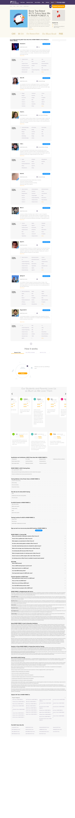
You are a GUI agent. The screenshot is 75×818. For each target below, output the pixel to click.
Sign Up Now (38, 530)
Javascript (43, 61)
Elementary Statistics (45, 189)
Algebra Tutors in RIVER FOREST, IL (45, 712)
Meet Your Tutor (43, 352)
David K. (22, 173)
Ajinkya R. (22, 275)
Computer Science (25, 59)
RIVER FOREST (26, 6)
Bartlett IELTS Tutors (42, 733)
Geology (33, 97)
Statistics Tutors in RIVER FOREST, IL (18, 715)
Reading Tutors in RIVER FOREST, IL (45, 710)
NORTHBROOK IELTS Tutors (30, 731)
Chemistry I (33, 191)
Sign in (52, 2)
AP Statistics (34, 229)
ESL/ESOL (43, 161)
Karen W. (22, 77)
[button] (58, 17)
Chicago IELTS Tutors (15, 727)
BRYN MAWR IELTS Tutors (16, 729)
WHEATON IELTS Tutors (29, 727)
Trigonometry (34, 265)
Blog (43, 2)
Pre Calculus (24, 97)
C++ (22, 61)
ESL (42, 95)
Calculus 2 (23, 101)
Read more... (31, 29)
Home (11, 6)
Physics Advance (44, 199)
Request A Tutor (17, 352)
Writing (43, 129)
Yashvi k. (22, 111)
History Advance (44, 193)
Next (65, 394)
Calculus (33, 231)
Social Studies (44, 127)
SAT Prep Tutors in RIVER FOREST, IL (18, 717)
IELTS (18, 6)
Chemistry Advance (35, 189)
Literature (23, 161)
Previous (12, 394)
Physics (43, 231)
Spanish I (33, 163)
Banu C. (22, 207)
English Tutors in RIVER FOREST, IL (31, 714)
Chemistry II (33, 93)
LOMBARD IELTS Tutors (43, 729)
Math (32, 59)
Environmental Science (35, 259)
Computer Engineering (35, 197)
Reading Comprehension (26, 67)
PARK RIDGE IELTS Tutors (16, 733)
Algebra (43, 99)
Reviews (47, 2)
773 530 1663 (61, 2)
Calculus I (23, 99)
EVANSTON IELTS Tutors (29, 729)
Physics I (33, 101)
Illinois (21, 6)
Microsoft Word (44, 65)
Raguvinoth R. (23, 309)
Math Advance (44, 197)
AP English (33, 159)
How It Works (37, 2)
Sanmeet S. (22, 43)
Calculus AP (34, 233)
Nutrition (33, 133)
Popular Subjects (16, 697)
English (23, 159)
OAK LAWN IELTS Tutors (15, 731)
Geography (43, 223)
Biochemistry (24, 129)
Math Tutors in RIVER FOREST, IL (18, 699)
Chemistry (33, 131)
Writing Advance (24, 167)
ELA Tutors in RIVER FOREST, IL (58, 710)
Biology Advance (24, 193)
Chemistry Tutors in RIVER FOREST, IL (19, 701)
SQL (42, 67)
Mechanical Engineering (25, 291)
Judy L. (21, 143)
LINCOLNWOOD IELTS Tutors (44, 731)
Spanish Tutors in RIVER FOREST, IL (45, 716)
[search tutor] (50, 6)
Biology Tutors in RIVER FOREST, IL (31, 712)
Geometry (43, 225)
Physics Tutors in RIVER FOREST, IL (18, 703)
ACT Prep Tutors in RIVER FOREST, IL (32, 699)
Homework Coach (44, 265)
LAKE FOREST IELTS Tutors (30, 733)
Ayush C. (22, 241)
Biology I (23, 93)
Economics (33, 95)
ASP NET (33, 65)
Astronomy (23, 191)
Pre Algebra (43, 97)
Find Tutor (23, 2)
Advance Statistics (25, 189)
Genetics (23, 133)
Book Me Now (46, 43)
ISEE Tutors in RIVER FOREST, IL (31, 701)
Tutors (14, 6)
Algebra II (43, 101)
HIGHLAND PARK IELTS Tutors (44, 727)
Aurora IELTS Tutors (56, 731)
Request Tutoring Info (58, 6)
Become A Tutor (30, 2)
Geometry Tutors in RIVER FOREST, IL (45, 714)
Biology (33, 129)
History (43, 191)
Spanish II (33, 165)
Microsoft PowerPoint (45, 63)
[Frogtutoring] (14, 2)
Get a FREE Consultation (30, 352)
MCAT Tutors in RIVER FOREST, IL (31, 703)
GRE (42, 131)
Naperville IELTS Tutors (56, 727)
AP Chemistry (34, 127)
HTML (42, 327)
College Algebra (34, 195)
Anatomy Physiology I (25, 127)
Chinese (43, 93)
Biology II (23, 95)
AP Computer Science (25, 65)
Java (42, 59)
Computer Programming (25, 263)
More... (43, 106)
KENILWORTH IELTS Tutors (57, 729)
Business (23, 195)
